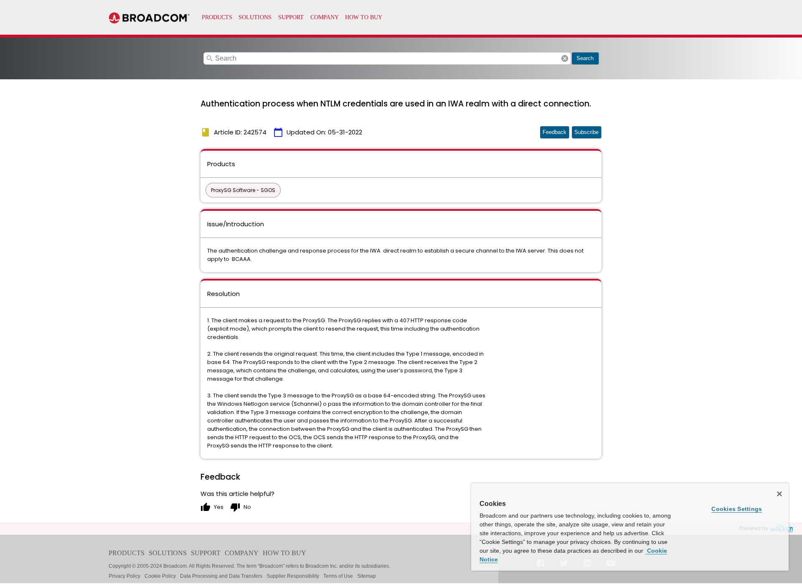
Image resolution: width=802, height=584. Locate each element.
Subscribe (586, 132)
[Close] (779, 493)
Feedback (554, 132)
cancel (565, 58)
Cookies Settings (736, 509)
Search (585, 58)
